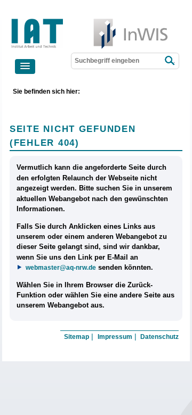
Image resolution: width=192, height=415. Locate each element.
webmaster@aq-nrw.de (61, 267)
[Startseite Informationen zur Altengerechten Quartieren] (71, 21)
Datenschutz (159, 337)
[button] (25, 66)
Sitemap (76, 337)
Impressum (115, 337)
